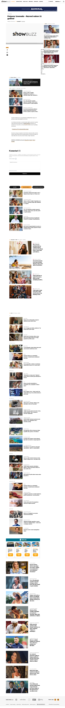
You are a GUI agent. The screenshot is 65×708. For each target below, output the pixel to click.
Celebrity (13, 1)
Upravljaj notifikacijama (41, 704)
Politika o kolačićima (32, 704)
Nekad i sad (25, 1)
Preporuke (31, 1)
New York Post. (27, 123)
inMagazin (36, 1)
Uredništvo (7, 704)
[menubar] (63, 2)
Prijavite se (25, 173)
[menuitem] (63, 2)
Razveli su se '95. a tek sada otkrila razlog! (20, 129)
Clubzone (41, 1)
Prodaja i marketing (12, 704)
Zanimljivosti (19, 1)
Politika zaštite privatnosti (25, 704)
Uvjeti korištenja (18, 704)
